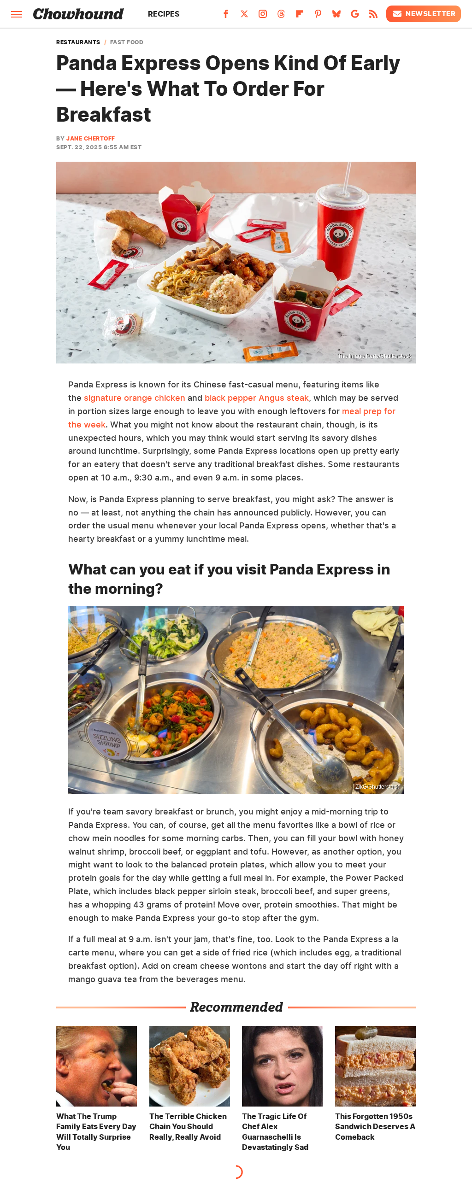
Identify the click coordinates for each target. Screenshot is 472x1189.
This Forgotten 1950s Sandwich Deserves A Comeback (375, 1127)
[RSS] (373, 16)
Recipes (164, 13)
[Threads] (281, 16)
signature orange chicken (135, 398)
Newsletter (430, 13)
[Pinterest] (318, 16)
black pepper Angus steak (255, 398)
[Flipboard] (299, 16)
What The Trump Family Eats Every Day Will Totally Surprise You (96, 1132)
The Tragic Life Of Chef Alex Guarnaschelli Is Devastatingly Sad (275, 1132)
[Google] (354, 16)
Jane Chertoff (90, 138)
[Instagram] (262, 16)
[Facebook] (225, 16)
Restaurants (78, 42)
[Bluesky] (336, 16)
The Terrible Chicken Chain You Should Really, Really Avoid (188, 1127)
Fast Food (127, 42)
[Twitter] (244, 16)
